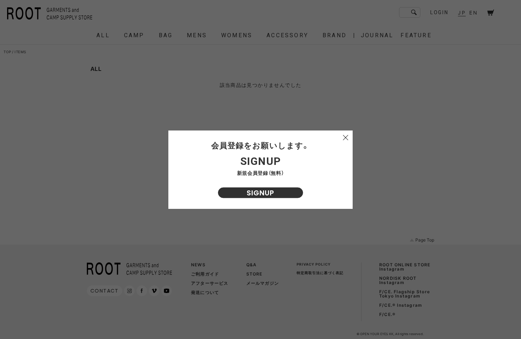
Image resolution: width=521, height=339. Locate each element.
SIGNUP (260, 193)
